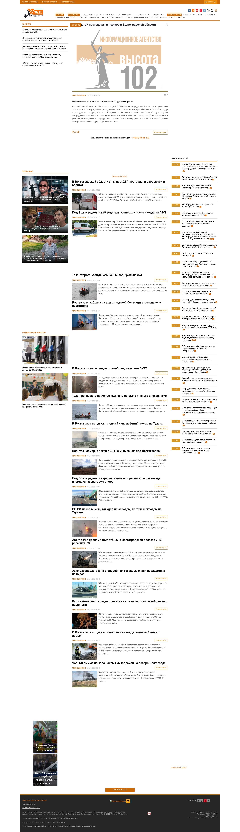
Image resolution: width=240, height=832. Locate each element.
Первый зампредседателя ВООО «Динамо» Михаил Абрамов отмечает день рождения (199, 264)
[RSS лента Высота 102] (208, 800)
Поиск (210, 2)
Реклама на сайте (28, 804)
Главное (26, 24)
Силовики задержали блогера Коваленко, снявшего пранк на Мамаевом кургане (41, 56)
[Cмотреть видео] (213, 239)
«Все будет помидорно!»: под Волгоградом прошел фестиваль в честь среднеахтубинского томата (198, 275)
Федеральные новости (34, 333)
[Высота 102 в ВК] (189, 10)
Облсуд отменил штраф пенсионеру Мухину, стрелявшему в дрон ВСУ (42, 64)
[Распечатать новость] (167, 25)
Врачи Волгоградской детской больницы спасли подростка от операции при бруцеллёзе (196, 370)
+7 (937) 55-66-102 (140, 138)
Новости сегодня (49, 2)
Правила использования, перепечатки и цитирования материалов (72, 826)
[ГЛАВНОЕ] (120, 59)
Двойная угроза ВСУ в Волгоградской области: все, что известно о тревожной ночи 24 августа (44, 48)
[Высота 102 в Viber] (208, 10)
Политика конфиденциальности (34, 826)
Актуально (27, 171)
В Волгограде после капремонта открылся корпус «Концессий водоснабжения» (197, 450)
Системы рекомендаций (31, 808)
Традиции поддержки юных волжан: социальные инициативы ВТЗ (44, 31)
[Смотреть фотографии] (183, 171)
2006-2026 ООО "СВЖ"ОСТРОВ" (34, 800)
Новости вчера (68, 2)
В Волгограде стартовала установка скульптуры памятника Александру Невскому (198, 338)
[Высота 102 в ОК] (193, 10)
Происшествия (79, 95)
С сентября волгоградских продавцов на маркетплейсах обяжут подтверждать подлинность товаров (199, 410)
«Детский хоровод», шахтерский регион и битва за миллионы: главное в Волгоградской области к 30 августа (200, 167)
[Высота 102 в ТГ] (204, 10)
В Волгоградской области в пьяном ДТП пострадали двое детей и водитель (198, 224)
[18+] (216, 10)
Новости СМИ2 (120, 177)
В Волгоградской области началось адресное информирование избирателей (198, 348)
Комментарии (160, 133)
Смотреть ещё (120, 790)
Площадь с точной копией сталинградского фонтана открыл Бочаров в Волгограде (42, 39)
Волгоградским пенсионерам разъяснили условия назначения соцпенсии (197, 359)
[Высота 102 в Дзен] (201, 10)
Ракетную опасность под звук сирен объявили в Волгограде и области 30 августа (199, 196)
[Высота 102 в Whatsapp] (212, 10)
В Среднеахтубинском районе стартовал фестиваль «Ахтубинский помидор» (198, 391)
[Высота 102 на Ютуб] (197, 10)
